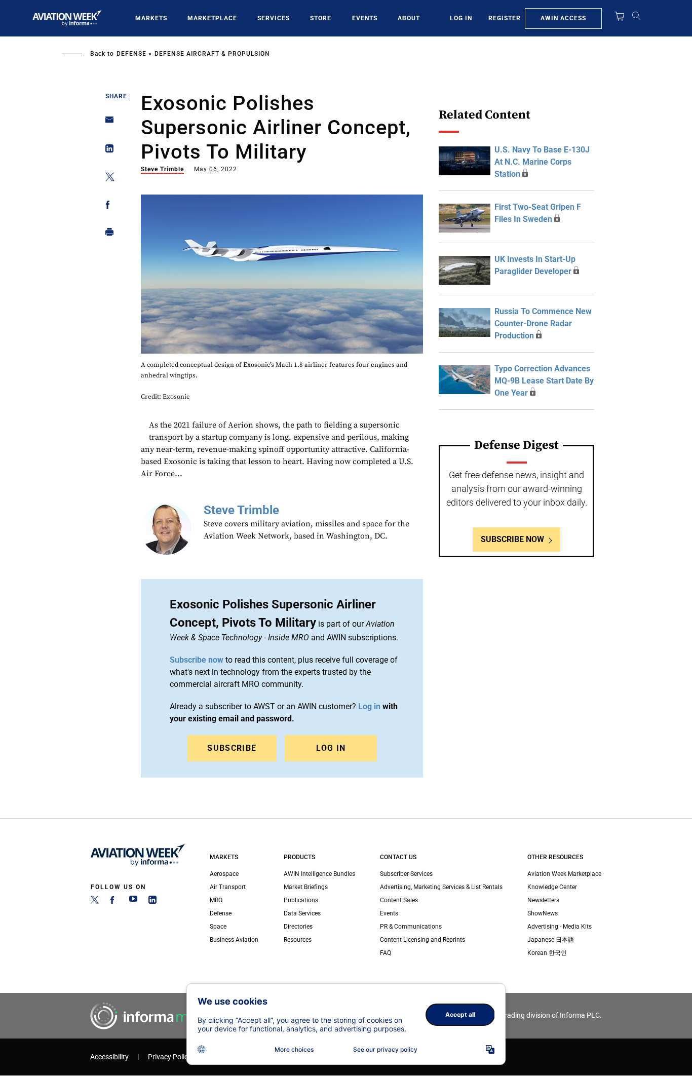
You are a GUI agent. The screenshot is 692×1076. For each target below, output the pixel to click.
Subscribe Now (512, 539)
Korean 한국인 (547, 952)
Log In (461, 18)
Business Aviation (234, 939)
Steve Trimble (162, 169)
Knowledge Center (552, 887)
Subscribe (231, 748)
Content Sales (399, 900)
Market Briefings (306, 887)
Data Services (302, 913)
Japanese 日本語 (550, 939)
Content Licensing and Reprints (422, 939)
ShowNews (542, 913)
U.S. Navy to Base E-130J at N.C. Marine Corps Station (542, 162)
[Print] (106, 234)
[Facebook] (114, 901)
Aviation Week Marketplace (564, 873)
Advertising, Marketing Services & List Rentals (441, 887)
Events (364, 18)
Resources (298, 939)
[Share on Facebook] (106, 206)
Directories (298, 926)
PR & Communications (411, 926)
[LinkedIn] (152, 901)
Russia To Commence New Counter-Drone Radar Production (543, 323)
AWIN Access (563, 18)
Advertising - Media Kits (559, 926)
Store (320, 18)
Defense (131, 53)
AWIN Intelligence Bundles (319, 873)
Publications (301, 900)
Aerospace (224, 873)
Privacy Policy (169, 1057)
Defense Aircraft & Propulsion (212, 53)
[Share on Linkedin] (106, 150)
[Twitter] (95, 901)
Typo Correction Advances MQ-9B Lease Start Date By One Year (544, 381)
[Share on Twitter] (106, 178)
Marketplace (212, 18)
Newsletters (543, 900)
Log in (369, 706)
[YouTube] (133, 901)
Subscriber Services (406, 873)
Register (504, 18)
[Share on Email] (106, 123)
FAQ (385, 952)
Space (218, 926)
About (409, 18)
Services (273, 18)
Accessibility (109, 1057)
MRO (216, 900)
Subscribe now (196, 660)
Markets (151, 18)
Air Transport (228, 887)
